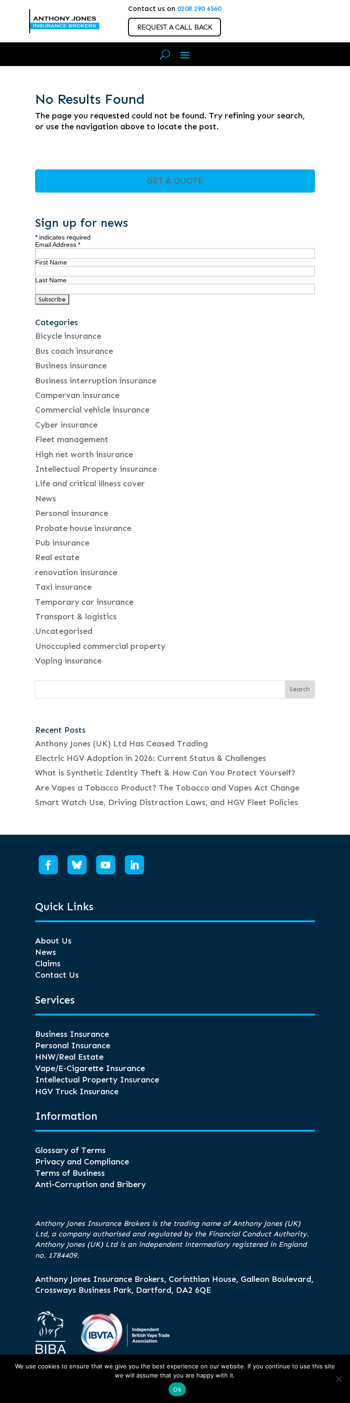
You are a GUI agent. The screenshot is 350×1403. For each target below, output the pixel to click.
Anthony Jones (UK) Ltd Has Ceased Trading (121, 744)
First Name (51, 262)
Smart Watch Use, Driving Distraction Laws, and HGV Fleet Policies (166, 802)
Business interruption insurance (95, 381)
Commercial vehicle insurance (92, 410)
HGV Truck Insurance (76, 1092)
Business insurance (71, 366)
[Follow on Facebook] (48, 864)
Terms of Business (70, 1173)
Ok (177, 1389)
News (45, 499)
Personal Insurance (72, 1046)
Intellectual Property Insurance (97, 1080)
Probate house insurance (83, 528)
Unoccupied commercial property (100, 646)
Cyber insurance (66, 425)
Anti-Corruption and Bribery (90, 1184)
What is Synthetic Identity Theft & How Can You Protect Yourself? (165, 773)
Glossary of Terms (70, 1150)
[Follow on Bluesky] (77, 864)
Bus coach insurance (74, 351)
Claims (48, 964)
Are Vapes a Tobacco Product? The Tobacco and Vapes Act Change (167, 788)
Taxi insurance (63, 587)
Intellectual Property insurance (96, 469)
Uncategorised (64, 631)
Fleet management (71, 439)
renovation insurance (76, 572)
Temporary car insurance (84, 602)
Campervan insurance (77, 395)
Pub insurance (62, 543)
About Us (53, 941)
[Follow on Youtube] (105, 864)
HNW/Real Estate (69, 1057)
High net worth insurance (84, 454)
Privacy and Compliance (82, 1162)
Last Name (51, 280)
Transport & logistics (76, 617)
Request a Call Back (174, 27)
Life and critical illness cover (90, 484)
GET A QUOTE (175, 181)
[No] (338, 1378)
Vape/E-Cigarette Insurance (90, 1068)
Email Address (57, 244)
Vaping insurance (68, 661)
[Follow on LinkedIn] (134, 864)
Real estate (57, 557)
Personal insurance (71, 513)
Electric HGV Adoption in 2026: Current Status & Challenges (150, 758)
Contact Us (57, 975)
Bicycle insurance (68, 336)
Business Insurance (72, 1034)
